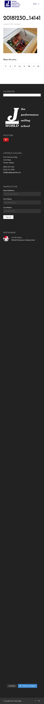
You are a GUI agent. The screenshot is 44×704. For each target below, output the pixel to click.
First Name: (7, 199)
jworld (18, 24)
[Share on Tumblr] (24, 66)
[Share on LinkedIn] (19, 66)
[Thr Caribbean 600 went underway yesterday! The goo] (22, 496)
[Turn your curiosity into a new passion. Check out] (22, 627)
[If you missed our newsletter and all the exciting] (22, 254)
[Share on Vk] (29, 66)
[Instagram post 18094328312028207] (22, 430)
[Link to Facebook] (35, 700)
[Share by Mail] (38, 66)
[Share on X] (10, 66)
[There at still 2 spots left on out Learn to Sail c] (22, 540)
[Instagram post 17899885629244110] (22, 474)
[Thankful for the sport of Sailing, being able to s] (22, 671)
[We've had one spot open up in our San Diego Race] (22, 584)
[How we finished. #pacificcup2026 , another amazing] (22, 276)
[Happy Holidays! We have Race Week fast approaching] (22, 605)
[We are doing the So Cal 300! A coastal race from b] (22, 408)
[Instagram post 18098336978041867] (22, 386)
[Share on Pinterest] (15, 66)
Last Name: (7, 207)
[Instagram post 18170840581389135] (22, 518)
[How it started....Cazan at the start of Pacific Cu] (22, 320)
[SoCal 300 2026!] (22, 364)
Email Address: (9, 190)
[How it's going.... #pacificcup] (22, 298)
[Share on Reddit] (33, 66)
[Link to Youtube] (39, 700)
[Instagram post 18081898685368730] (22, 452)
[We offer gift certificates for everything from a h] (22, 649)
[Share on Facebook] (5, 66)
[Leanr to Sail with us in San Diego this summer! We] (22, 342)
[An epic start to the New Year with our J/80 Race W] (22, 562)
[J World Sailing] (12, 4)
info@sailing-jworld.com (12, 172)
